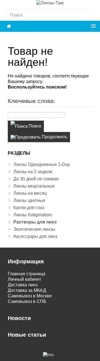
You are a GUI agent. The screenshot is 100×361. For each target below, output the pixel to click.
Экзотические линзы (34, 229)
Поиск (34, 126)
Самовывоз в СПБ (27, 301)
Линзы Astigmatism (32, 214)
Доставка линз (23, 284)
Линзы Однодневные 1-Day (41, 164)
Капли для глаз (28, 207)
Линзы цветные (29, 200)
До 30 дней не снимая (36, 178)
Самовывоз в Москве (30, 296)
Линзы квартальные (34, 186)
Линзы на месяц (30, 193)
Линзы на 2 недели (32, 171)
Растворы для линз (35, 222)
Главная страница (26, 273)
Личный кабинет (24, 279)
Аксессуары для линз (35, 236)
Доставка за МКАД (27, 290)
